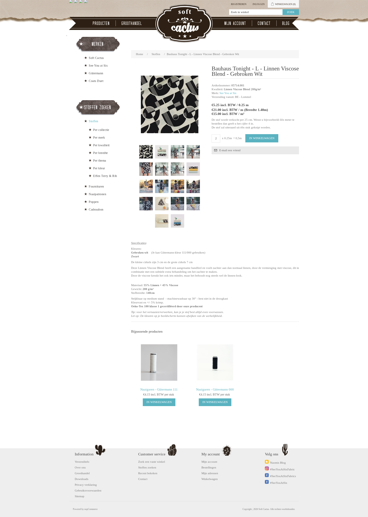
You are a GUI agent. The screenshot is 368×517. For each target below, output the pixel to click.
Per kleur (99, 168)
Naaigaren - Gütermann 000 (215, 389)
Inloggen (259, 4)
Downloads (81, 479)
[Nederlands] (76, 3)
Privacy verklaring (86, 484)
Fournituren (96, 186)
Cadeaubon (96, 209)
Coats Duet (96, 81)
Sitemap (79, 496)
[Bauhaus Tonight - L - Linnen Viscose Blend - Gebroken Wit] (146, 152)
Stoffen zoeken (147, 467)
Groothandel (132, 23)
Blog (286, 23)
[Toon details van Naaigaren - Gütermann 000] (215, 362)
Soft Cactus (96, 57)
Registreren (238, 4)
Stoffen (93, 121)
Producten (101, 23)
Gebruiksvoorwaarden (88, 490)
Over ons (80, 467)
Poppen (94, 201)
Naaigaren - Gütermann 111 (159, 389)
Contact (264, 23)
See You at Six (228, 93)
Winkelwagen (209, 479)
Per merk (99, 137)
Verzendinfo (82, 461)
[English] (71, 3)
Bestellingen (208, 467)
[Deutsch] (86, 3)
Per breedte (100, 152)
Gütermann (96, 73)
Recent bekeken (147, 473)
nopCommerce (91, 509)
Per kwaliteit (101, 145)
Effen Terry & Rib (105, 176)
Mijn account (235, 23)
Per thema (99, 160)
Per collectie (101, 129)
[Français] (81, 3)
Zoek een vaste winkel (151, 461)
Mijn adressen (209, 473)
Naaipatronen (97, 194)
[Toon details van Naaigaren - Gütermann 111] (159, 362)
